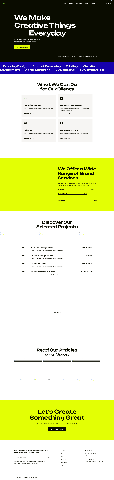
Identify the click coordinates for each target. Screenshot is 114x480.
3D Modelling (65, 69)
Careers (63, 465)
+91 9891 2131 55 (82, 55)
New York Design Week (42, 248)
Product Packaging (47, 66)
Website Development (71, 106)
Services (63, 459)
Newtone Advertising (31, 477)
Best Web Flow (38, 264)
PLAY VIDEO (57, 312)
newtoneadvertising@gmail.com (87, 56)
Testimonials (64, 462)
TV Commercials (92, 69)
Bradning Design (15, 66)
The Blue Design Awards (43, 256)
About (62, 454)
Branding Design (32, 105)
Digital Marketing (37, 69)
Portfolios (63, 456)
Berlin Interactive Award (43, 272)
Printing (72, 66)
